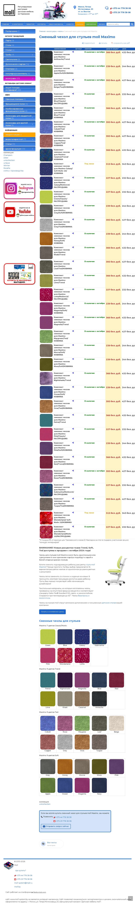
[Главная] (9, 15)
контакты (41, 24)
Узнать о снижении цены (52, 612)
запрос (102, 24)
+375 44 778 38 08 (121, 8)
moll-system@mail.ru (23, 883)
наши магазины (56, 24)
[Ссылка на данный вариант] (73, 52)
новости (70, 24)
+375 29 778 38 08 (121, 12)
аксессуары (51, 31)
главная (5, 24)
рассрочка (91, 24)
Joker (6, 158)
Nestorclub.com (39, 892)
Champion (8, 155)
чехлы (60, 31)
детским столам (109, 603)
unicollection (9, 160)
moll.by (17, 887)
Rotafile (7, 168)
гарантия (30, 24)
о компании (17, 24)
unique (7, 163)
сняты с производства (13, 171)
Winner (7, 166)
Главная (42, 31)
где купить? (20, 871)
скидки (80, 24)
